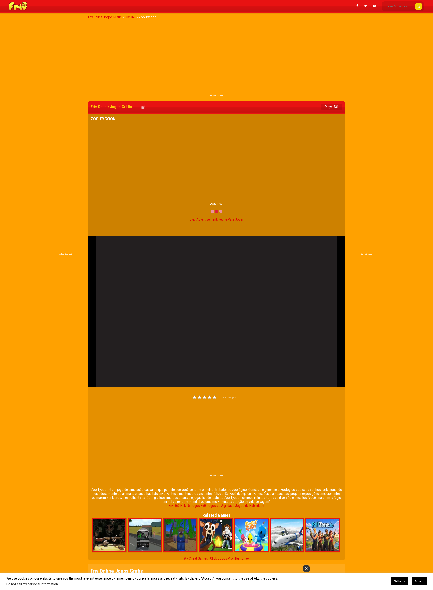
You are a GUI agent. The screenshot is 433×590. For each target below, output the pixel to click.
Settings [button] (399, 581)
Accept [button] (419, 581)
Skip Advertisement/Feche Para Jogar (216, 219)
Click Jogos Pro (221, 558)
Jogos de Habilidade (249, 506)
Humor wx (242, 558)
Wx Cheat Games (196, 558)
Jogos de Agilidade (220, 506)
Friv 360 (174, 506)
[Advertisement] (216, 58)
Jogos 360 (198, 506)
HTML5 (185, 506)
